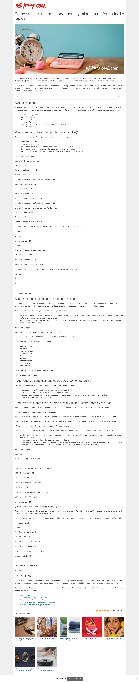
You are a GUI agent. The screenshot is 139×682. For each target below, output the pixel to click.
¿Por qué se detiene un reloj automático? (35, 605)
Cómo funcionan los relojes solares (32, 600)
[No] (137, 679)
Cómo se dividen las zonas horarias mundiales (37, 602)
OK (70, 678)
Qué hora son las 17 (27, 595)
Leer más (78, 678)
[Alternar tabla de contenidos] (117, 96)
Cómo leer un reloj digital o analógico (33, 598)
